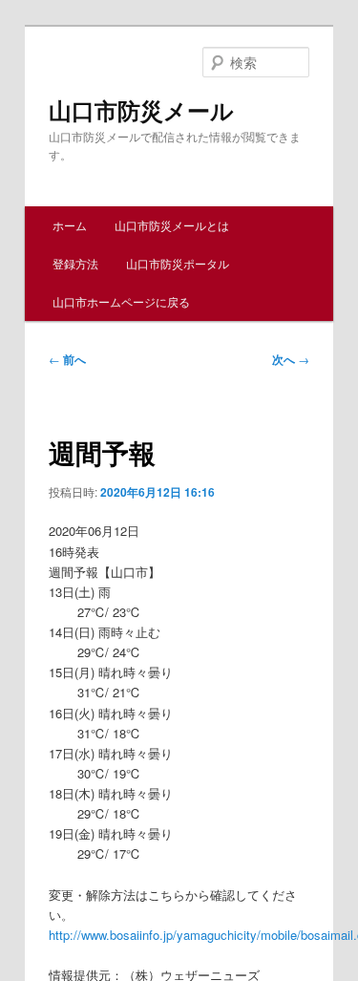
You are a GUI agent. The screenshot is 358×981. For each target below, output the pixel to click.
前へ (67, 359)
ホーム (70, 225)
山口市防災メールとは (172, 225)
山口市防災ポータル (177, 263)
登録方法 (75, 263)
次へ (290, 359)
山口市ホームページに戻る (121, 301)
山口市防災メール (141, 110)
